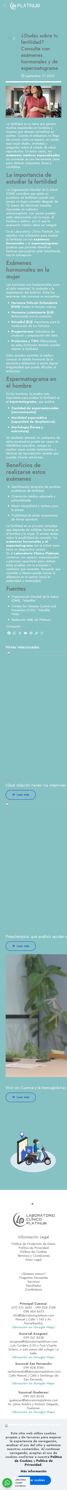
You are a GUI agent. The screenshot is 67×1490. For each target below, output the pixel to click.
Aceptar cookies (33, 1480)
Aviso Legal (33, 1259)
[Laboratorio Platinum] (24, 5)
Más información (34, 1471)
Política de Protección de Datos (33, 1244)
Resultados (33, 1285)
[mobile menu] (5, 5)
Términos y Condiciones (33, 1255)
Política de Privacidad (34, 1247)
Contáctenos (33, 1289)
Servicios (33, 1281)
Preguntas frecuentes (33, 1277)
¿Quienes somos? (33, 1273)
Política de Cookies (33, 1251)
